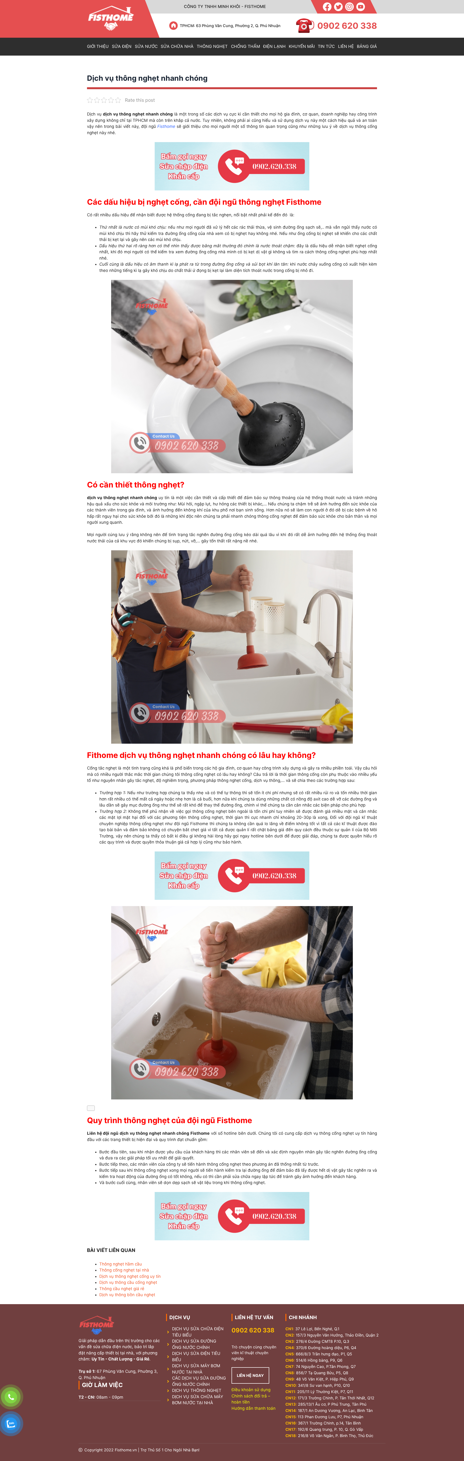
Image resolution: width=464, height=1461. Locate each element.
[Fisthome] (111, 19)
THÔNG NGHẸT (212, 46)
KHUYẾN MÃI (302, 46)
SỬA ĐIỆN (121, 46)
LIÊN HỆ (346, 46)
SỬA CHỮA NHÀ (177, 46)
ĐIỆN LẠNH (274, 46)
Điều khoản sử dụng (251, 1389)
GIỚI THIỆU (98, 46)
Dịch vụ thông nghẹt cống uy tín (130, 1276)
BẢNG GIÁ (367, 46)
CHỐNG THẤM (245, 46)
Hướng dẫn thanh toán (254, 1408)
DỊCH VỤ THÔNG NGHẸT (196, 1390)
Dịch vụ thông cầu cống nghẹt (128, 1282)
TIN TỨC (326, 46)
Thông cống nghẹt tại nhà (124, 1270)
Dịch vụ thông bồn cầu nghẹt (127, 1294)
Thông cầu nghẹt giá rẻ (121, 1288)
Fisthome (166, 126)
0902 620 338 (253, 1330)
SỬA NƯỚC (146, 46)
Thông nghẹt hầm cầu (120, 1264)
